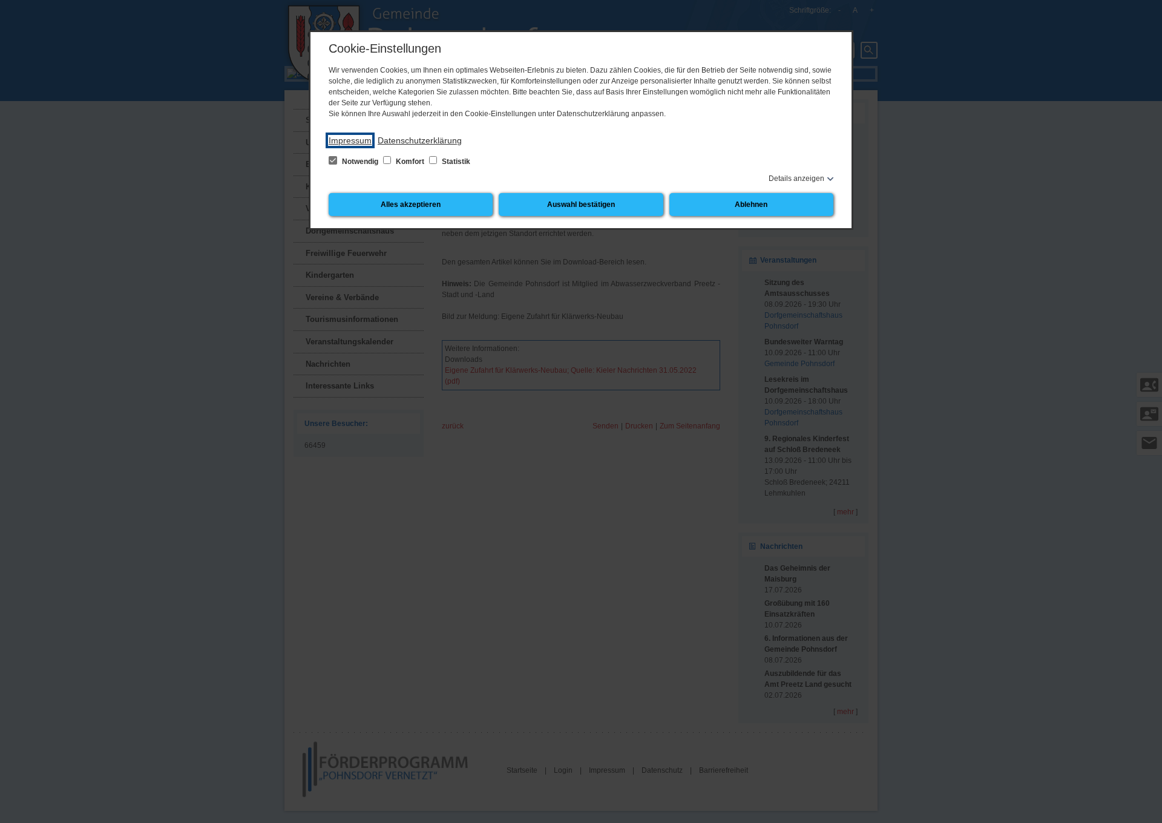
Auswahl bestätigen (581, 204)
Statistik (455, 161)
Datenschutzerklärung (420, 140)
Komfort (410, 161)
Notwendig (360, 161)
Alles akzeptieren (411, 204)
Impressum (350, 140)
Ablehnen (751, 204)
